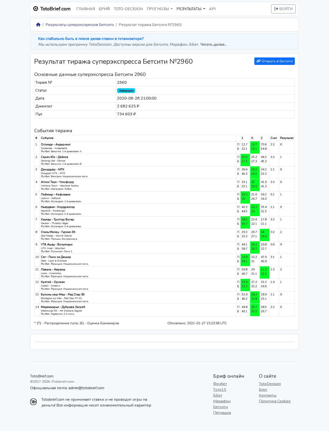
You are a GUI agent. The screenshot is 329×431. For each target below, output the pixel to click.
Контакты (267, 395)
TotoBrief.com (41, 376)
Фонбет (220, 384)
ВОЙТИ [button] (285, 9)
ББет (217, 395)
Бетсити (220, 407)
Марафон (221, 401)
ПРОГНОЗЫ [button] (158, 9)
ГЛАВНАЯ (85, 9)
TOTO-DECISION (128, 9)
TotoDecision (270, 384)
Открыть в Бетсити (277, 61)
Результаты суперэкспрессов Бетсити (80, 24)
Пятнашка (222, 412)
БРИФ (104, 9)
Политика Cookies (275, 401)
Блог (263, 389)
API (212, 9)
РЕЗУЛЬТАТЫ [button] (189, 9)
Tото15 (219, 389)
